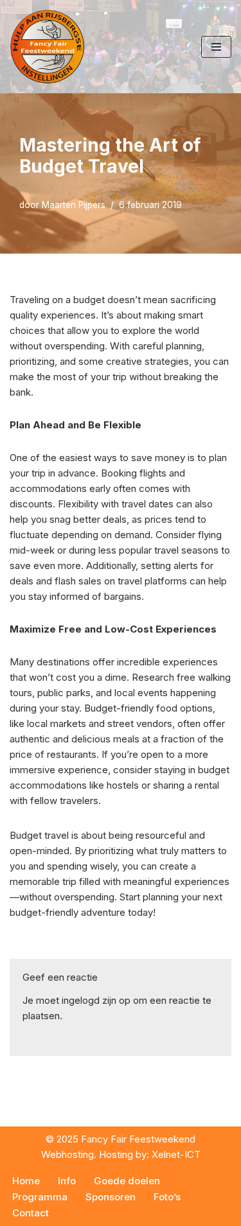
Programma (39, 1197)
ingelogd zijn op (96, 1000)
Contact (30, 1213)
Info (67, 1181)
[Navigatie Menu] (216, 47)
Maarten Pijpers (73, 205)
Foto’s (167, 1197)
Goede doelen (127, 1181)
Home (26, 1181)
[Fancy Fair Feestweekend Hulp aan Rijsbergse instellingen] (48, 46)
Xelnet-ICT (176, 1154)
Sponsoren (110, 1197)
